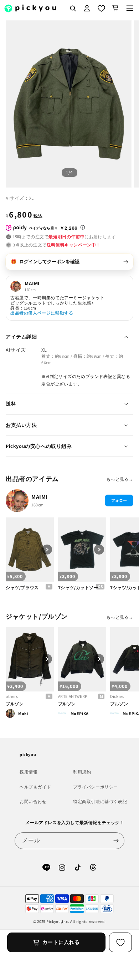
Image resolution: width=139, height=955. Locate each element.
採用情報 (28, 772)
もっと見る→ (119, 479)
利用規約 (82, 772)
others (12, 696)
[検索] (73, 8)
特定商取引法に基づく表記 (100, 801)
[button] (130, 8)
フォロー (119, 500)
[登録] (116, 840)
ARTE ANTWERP (73, 696)
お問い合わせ (33, 801)
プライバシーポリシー (95, 787)
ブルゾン (15, 703)
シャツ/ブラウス (22, 587)
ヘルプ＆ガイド (35, 787)
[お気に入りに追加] (120, 942)
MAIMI (39, 497)
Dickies (117, 696)
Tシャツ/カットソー (78, 587)
